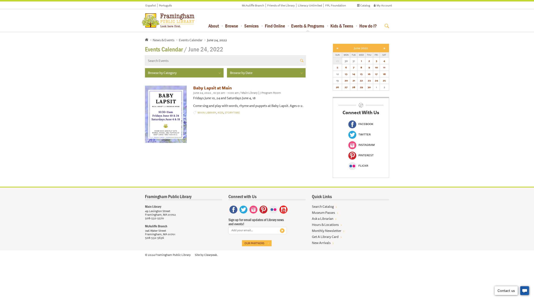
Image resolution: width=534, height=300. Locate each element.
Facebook (365, 124)
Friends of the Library (281, 5)
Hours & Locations (325, 224)
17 (376, 74)
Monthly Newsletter (326, 230)
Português (165, 5)
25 (384, 80)
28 (353, 87)
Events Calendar (191, 40)
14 (353, 74)
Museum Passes (323, 212)
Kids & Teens (341, 26)
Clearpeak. (211, 254)
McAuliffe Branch (253, 5)
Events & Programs (307, 26)
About (213, 26)
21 (354, 80)
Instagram (366, 144)
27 (346, 87)
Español (150, 5)
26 (337, 87)
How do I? (368, 26)
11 (384, 67)
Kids (220, 112)
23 (369, 80)
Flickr (363, 165)
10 (376, 67)
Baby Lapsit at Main (212, 88)
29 (361, 87)
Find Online (275, 26)
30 (369, 87)
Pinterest (366, 155)
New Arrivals (321, 243)
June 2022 (361, 48)
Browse (231, 26)
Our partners (254, 243)
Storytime (232, 112)
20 (346, 80)
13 (346, 74)
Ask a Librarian (322, 218)
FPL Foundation (335, 5)
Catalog (365, 5)
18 (384, 74)
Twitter (364, 134)
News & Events (163, 40)
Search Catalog (323, 206)
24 (376, 80)
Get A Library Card (325, 237)
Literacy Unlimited (310, 5)
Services (251, 26)
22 (361, 80)
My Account (384, 5)
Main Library (207, 112)
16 (369, 74)
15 (361, 74)
